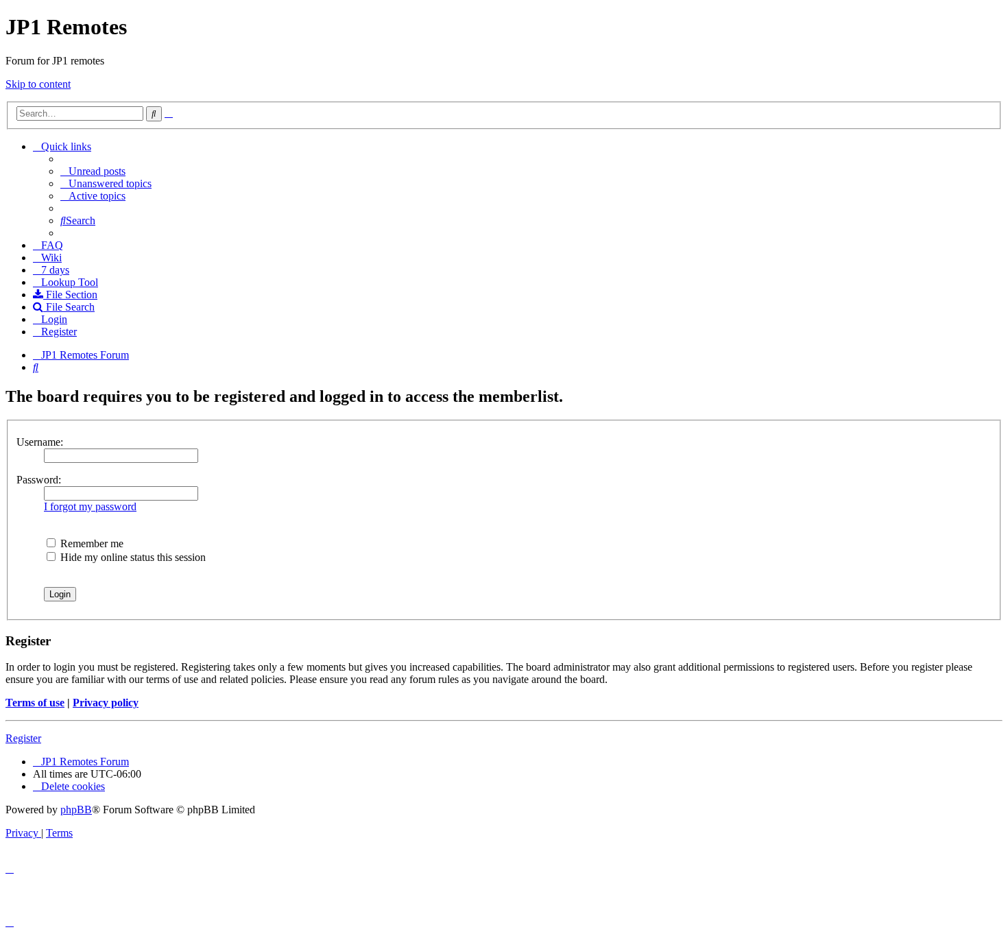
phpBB (76, 809)
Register (23, 738)
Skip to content (38, 84)
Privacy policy (106, 702)
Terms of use (34, 702)
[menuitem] (92, 171)
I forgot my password (90, 506)
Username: (39, 442)
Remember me (90, 543)
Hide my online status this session (132, 557)
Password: (38, 480)
